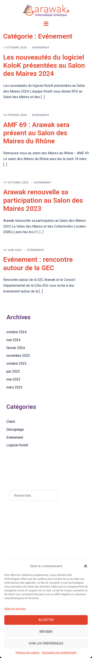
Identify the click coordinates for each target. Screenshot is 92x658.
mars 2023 (14, 387)
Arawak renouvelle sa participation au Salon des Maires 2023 (43, 200)
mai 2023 (13, 379)
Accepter (46, 620)
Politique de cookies (28, 652)
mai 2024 (13, 340)
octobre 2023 (16, 363)
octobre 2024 (16, 332)
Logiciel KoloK (17, 445)
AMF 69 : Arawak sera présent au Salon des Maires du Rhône (36, 133)
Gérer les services (15, 608)
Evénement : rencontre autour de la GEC (38, 263)
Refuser (46, 632)
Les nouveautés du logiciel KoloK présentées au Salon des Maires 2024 (44, 65)
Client (10, 422)
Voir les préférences (46, 643)
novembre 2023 (18, 356)
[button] (85, 566)
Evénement (40, 47)
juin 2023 (13, 371)
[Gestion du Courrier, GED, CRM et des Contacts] (46, 10)
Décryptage (15, 429)
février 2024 (15, 348)
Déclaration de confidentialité (59, 652)
